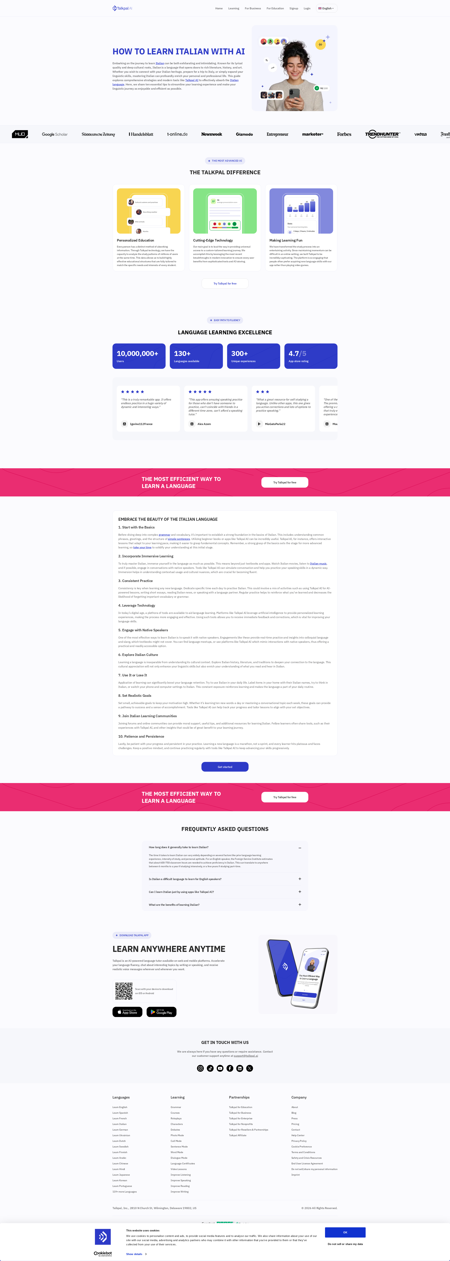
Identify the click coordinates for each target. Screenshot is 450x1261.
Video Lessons (179, 1169)
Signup (294, 8)
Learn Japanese (121, 1174)
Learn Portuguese (122, 1186)
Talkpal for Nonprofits (241, 1124)
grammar (164, 534)
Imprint (295, 1174)
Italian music (318, 563)
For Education (275, 8)
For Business (253, 8)
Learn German (120, 1129)
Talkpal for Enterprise (240, 1118)
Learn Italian (119, 1124)
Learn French (119, 1118)
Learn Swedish (120, 1146)
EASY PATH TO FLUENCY (227, 320)
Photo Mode (177, 1135)
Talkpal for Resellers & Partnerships (248, 1129)
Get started (225, 767)
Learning (233, 8)
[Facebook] (229, 1068)
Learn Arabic (119, 1157)
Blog (293, 1112)
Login (307, 8)
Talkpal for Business (240, 1112)
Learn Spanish (120, 1112)
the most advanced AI (227, 160)
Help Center (297, 1135)
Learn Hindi (118, 1169)
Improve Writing (180, 1191)
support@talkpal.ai (246, 1055)
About (294, 1107)
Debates (175, 1129)
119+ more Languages (124, 1191)
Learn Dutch (119, 1141)
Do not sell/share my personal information (314, 1169)
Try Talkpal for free (225, 283)
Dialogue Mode (179, 1157)
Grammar (176, 1107)
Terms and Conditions (303, 1152)
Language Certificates (183, 1163)
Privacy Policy (299, 1141)
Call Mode (176, 1141)
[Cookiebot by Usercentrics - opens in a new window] (103, 1254)
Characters (177, 1124)
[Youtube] (220, 1068)
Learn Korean (119, 1180)
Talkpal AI (191, 80)
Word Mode (177, 1152)
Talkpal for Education (240, 1107)
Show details (134, 1254)
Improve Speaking (181, 1180)
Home (219, 8)
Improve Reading (180, 1186)
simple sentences (179, 539)
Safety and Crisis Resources (306, 1157)
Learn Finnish (119, 1152)
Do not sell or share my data (345, 1243)
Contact (295, 1129)
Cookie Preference (301, 1146)
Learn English (119, 1107)
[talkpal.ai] (122, 8)
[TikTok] (210, 1068)
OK (345, 1232)
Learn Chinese (120, 1163)
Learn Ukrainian (121, 1135)
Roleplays (176, 1118)
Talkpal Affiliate (237, 1135)
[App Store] (127, 1012)
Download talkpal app (134, 935)
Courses (175, 1112)
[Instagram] (200, 1068)
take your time (142, 547)
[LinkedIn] (239, 1068)
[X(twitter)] (249, 1068)
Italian (160, 63)
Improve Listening (181, 1174)
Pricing (295, 1124)
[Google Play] (161, 1012)
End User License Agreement (307, 1163)
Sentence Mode (179, 1146)
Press (294, 1118)
